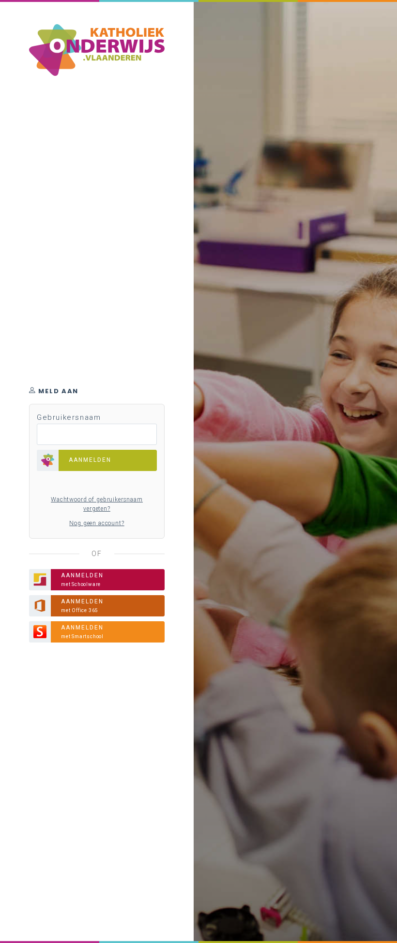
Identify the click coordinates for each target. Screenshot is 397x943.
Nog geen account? (96, 523)
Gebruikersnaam (69, 417)
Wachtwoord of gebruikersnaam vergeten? (97, 504)
